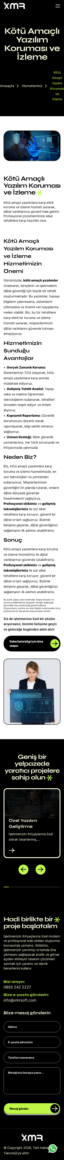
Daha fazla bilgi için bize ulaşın (26, 644)
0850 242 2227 (17, 987)
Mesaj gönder (19, 1108)
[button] (23, 870)
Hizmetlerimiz (32, 86)
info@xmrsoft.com (20, 1000)
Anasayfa (7, 86)
